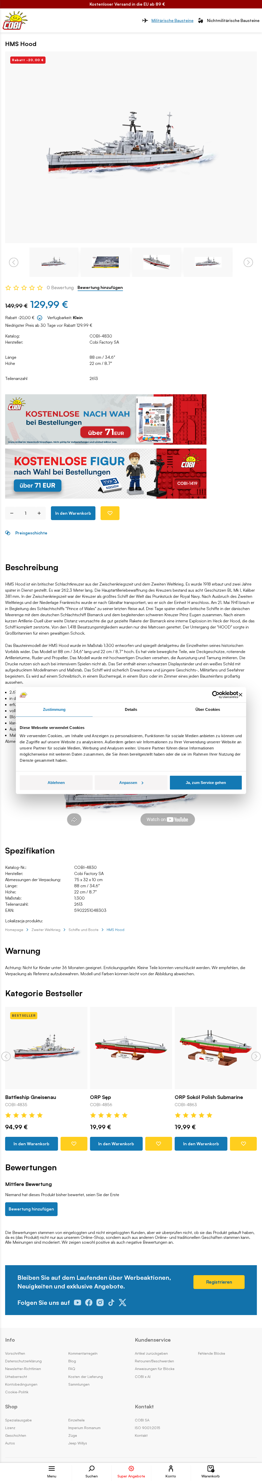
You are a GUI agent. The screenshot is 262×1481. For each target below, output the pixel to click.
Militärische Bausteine (172, 20)
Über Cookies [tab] (207, 709)
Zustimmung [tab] (54, 709)
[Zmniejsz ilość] (10, 513)
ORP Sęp (100, 1097)
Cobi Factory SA (104, 342)
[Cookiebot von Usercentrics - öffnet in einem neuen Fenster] (215, 695)
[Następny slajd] (256, 1056)
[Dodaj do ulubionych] (110, 513)
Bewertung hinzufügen (100, 287)
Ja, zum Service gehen (206, 782)
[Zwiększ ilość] (41, 513)
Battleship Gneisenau (30, 1097)
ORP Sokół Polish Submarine (209, 1097)
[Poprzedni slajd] (6, 1056)
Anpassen (128, 782)
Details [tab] (131, 709)
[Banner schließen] (240, 695)
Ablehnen (56, 782)
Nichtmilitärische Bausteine (233, 20)
